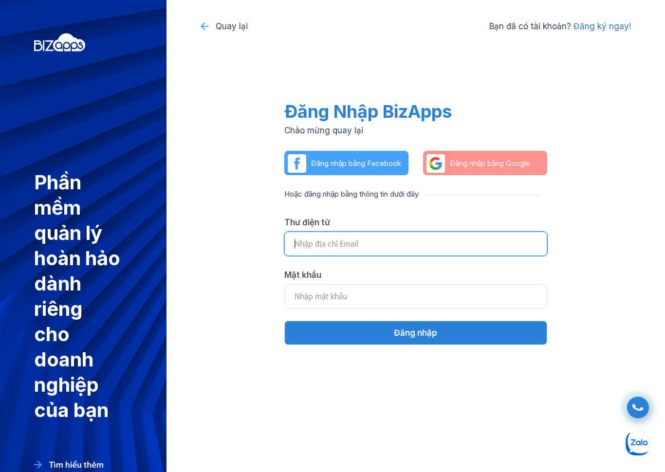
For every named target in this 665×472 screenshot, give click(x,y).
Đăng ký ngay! (602, 26)
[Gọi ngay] (638, 407)
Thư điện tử (307, 222)
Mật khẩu (302, 275)
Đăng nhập (415, 333)
